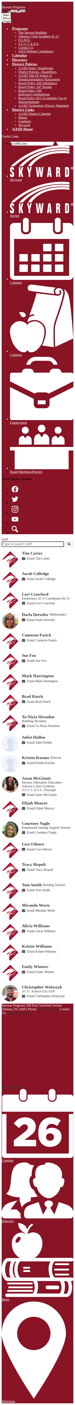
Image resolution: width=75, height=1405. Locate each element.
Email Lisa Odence (39, 849)
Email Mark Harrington (42, 681)
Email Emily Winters (40, 972)
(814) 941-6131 (48, 1009)
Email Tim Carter (38, 558)
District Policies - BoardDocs (37, 72)
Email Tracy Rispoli (40, 869)
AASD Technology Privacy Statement (43, 105)
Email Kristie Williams (41, 951)
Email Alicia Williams (41, 931)
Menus (22, 117)
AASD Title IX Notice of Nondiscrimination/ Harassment (39, 77)
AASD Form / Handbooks (35, 68)
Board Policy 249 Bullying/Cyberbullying (34, 92)
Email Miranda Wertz (41, 910)
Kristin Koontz (35, 757)
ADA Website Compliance (36, 51)
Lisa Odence (33, 844)
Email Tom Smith (38, 890)
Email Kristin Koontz (41, 763)
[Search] (69, 544)
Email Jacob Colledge (41, 579)
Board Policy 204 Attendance (37, 83)
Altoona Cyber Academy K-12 (38, 36)
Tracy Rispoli (34, 864)
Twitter (15, 499)
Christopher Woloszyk (42, 987)
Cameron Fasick (36, 635)
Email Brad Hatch (39, 701)
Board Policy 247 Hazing (35, 87)
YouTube (15, 519)
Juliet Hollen (33, 737)
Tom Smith (32, 884)
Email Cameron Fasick (42, 640)
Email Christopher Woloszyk (46, 996)
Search (15, 529)
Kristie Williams (37, 946)
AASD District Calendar (34, 114)
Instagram (15, 509)
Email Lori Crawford (41, 603)
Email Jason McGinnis (42, 794)
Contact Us (25, 47)
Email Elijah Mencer (40, 808)
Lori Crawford (35, 594)
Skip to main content (15, 3)
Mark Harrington (38, 675)
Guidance (24, 121)
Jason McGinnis (36, 778)
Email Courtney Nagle (41, 832)
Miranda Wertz (36, 905)
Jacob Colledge (35, 573)
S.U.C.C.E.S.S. (28, 44)
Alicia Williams (36, 925)
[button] (20, 28)
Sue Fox (29, 655)
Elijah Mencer (35, 803)
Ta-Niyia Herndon (38, 716)
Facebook (15, 489)
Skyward (24, 125)
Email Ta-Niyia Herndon (43, 726)
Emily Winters (35, 966)
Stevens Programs (19, 1013)
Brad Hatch (32, 696)
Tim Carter (32, 553)
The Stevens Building (32, 32)
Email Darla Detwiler (41, 620)
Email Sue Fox (36, 660)
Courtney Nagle (36, 823)
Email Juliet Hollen (39, 742)
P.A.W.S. (24, 40)
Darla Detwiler (35, 614)
